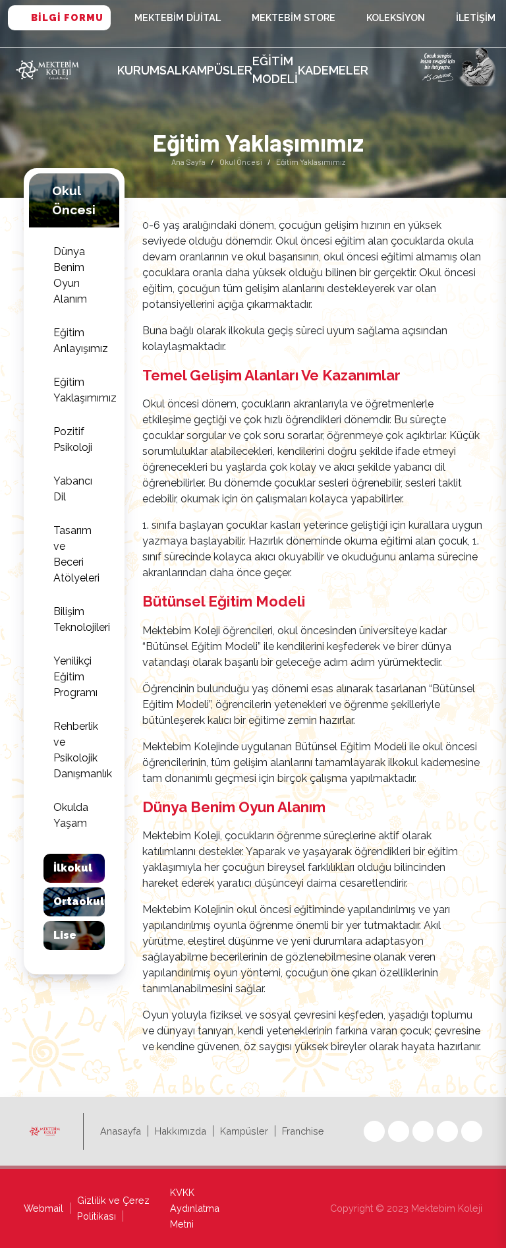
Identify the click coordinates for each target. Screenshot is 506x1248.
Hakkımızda (180, 1131)
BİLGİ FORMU (67, 17)
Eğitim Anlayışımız (79, 340)
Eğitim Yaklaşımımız (79, 390)
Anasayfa (120, 1131)
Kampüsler (217, 70)
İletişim (475, 17)
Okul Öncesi (240, 161)
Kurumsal (149, 70)
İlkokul (72, 868)
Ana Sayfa (188, 161)
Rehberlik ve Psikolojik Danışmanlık (79, 750)
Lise (64, 935)
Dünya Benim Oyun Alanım (70, 275)
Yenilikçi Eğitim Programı (75, 677)
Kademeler (333, 70)
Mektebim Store (293, 17)
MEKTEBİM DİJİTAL (177, 17)
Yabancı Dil (72, 489)
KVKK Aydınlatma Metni (194, 1208)
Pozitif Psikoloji (72, 439)
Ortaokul (78, 901)
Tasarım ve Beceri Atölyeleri (76, 554)
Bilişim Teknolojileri (79, 619)
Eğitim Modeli (275, 70)
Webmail (43, 1208)
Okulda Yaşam (70, 815)
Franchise (303, 1131)
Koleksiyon (395, 17)
